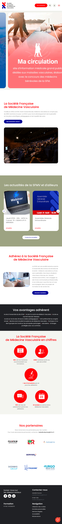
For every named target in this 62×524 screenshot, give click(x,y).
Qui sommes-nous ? (13, 122)
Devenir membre (40, 293)
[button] (57, 519)
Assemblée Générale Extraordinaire (43, 219)
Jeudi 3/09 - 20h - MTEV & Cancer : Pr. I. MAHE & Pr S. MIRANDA (16, 220)
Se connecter (41, 5)
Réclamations (36, 516)
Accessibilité (36, 514)
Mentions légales (37, 511)
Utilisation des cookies (39, 507)
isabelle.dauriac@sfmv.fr (46, 432)
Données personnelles (39, 509)
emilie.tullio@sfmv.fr (38, 499)
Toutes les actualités (31, 237)
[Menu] (59, 5)
